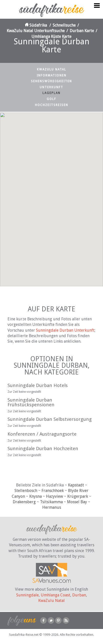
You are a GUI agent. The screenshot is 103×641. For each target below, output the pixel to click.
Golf (51, 99)
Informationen (51, 75)
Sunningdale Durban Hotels (38, 385)
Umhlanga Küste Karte (52, 36)
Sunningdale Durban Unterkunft (65, 330)
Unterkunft (51, 87)
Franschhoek (53, 490)
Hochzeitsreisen (51, 105)
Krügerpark (77, 496)
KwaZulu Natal (51, 69)
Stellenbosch (25, 490)
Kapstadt (76, 485)
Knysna (35, 496)
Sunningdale (27, 595)
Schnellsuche (64, 25)
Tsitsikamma (51, 501)
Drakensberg (24, 501)
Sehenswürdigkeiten (51, 81)
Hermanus (51, 507)
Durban (79, 595)
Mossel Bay (77, 501)
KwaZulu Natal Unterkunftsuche (36, 30)
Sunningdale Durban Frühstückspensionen (31, 402)
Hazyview (54, 496)
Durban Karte (82, 30)
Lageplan (51, 93)
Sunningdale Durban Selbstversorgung (50, 419)
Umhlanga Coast (55, 595)
